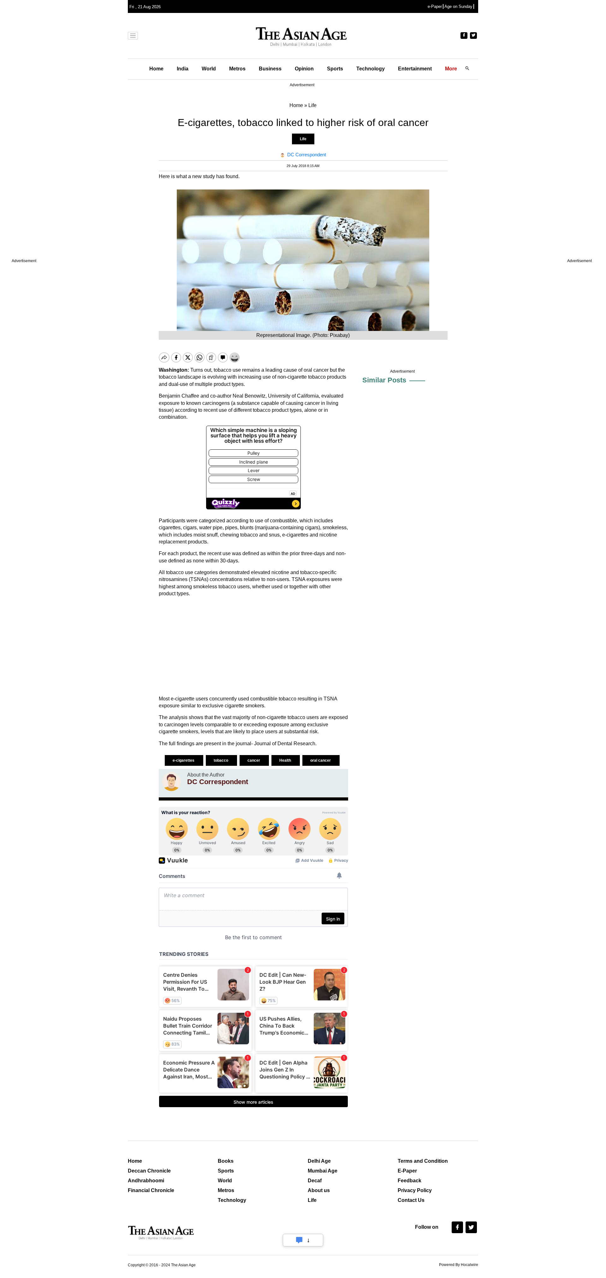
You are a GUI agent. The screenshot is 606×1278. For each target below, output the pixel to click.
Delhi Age (319, 1161)
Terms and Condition (423, 1161)
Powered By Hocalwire (458, 1265)
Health (285, 760)
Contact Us (411, 1200)
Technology (370, 68)
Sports (335, 68)
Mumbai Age (322, 1170)
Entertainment (415, 68)
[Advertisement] (253, 646)
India (182, 68)
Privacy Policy (415, 1190)
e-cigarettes (184, 760)
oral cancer (321, 760)
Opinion (304, 68)
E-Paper (407, 1170)
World (209, 68)
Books (226, 1161)
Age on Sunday (458, 6)
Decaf (315, 1180)
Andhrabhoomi (146, 1180)
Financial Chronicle (151, 1190)
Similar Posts (384, 380)
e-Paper (435, 6)
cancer (254, 760)
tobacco (222, 370)
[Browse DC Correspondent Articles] (171, 781)
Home (156, 68)
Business (270, 68)
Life (303, 139)
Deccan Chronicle (149, 1170)
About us (319, 1190)
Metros (237, 68)
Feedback (409, 1180)
